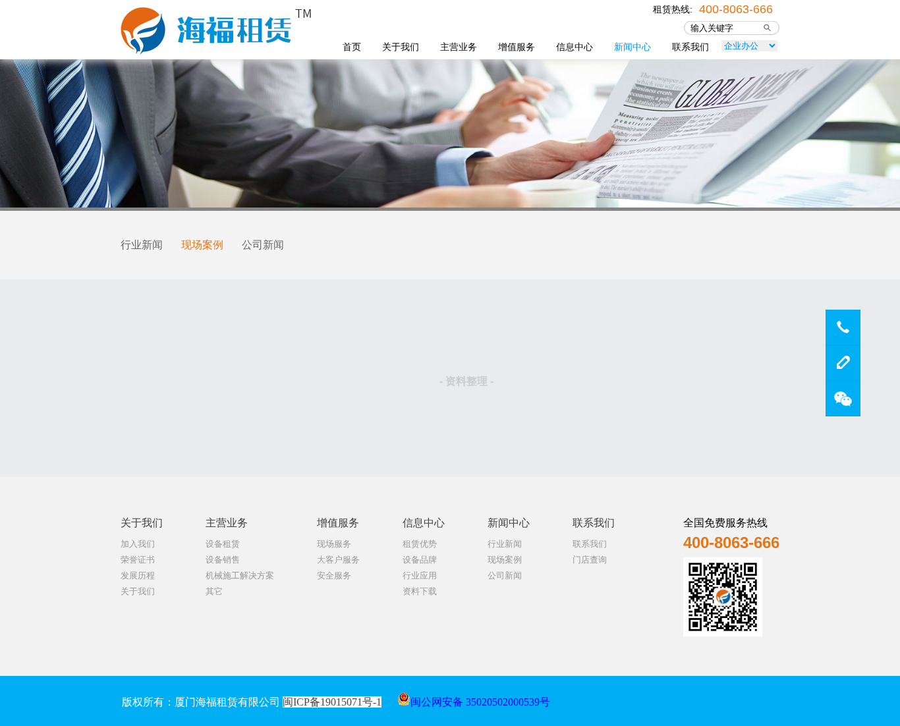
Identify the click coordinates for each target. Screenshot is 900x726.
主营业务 (458, 47)
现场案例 (202, 244)
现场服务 (334, 544)
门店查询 (590, 560)
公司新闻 (263, 244)
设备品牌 (420, 560)
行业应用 (420, 575)
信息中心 (574, 47)
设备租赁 (223, 544)
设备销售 (223, 560)
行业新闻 (142, 244)
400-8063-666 (736, 8)
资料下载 (420, 591)
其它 (214, 591)
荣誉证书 (138, 560)
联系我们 (690, 47)
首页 (352, 47)
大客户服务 (338, 560)
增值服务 (516, 47)
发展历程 (138, 575)
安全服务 (334, 575)
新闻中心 (632, 47)
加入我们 (138, 544)
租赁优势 (420, 544)
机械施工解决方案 (240, 575)
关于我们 (400, 47)
